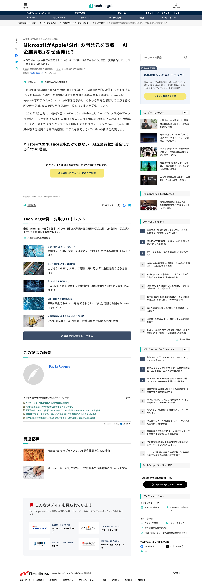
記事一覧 (122, 13)
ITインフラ (30, 17)
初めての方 (80, 13)
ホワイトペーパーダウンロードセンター (163, 13)
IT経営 (141, 17)
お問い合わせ (68, 580)
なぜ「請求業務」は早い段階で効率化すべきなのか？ (49, 406)
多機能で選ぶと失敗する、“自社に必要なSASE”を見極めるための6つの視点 (61, 414)
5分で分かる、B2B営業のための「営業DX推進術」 (48, 402)
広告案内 (53, 580)
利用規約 (176, 572)
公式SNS (40, 580)
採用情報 (128, 580)
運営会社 (115, 580)
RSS (104, 580)
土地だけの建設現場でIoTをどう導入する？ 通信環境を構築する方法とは (60, 417)
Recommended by (111, 424)
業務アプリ (85, 17)
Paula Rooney (60, 366)
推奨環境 (141, 580)
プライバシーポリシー (88, 580)
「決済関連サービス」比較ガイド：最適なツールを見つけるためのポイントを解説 (63, 410)
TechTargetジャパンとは (38, 13)
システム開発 (115, 17)
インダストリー (169, 17)
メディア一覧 (25, 580)
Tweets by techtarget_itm (156, 477)
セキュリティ (59, 17)
